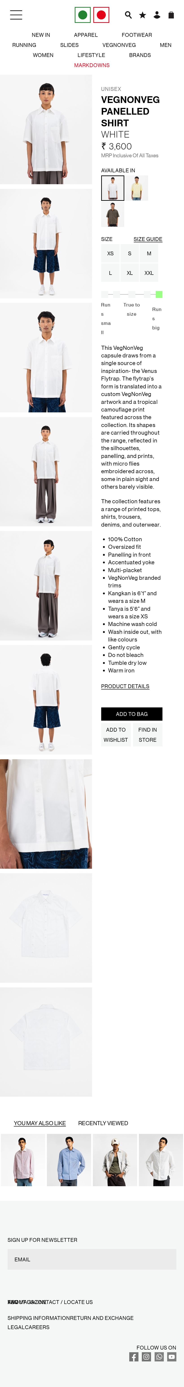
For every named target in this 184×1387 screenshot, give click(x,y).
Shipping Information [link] (39, 1318)
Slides (69, 45)
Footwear (137, 35)
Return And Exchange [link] (102, 1318)
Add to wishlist (116, 734)
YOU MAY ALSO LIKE (40, 1123)
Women (43, 55)
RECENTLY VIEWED (103, 1123)
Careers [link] (37, 1327)
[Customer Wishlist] (142, 15)
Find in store (147, 734)
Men (166, 45)
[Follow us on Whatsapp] (159, 1359)
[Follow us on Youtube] (171, 1359)
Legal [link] (16, 1327)
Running (24, 45)
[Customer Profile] (157, 15)
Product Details (125, 686)
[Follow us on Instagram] (146, 1359)
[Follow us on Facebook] (133, 1359)
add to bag (132, 714)
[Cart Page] (171, 15)
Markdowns (92, 65)
